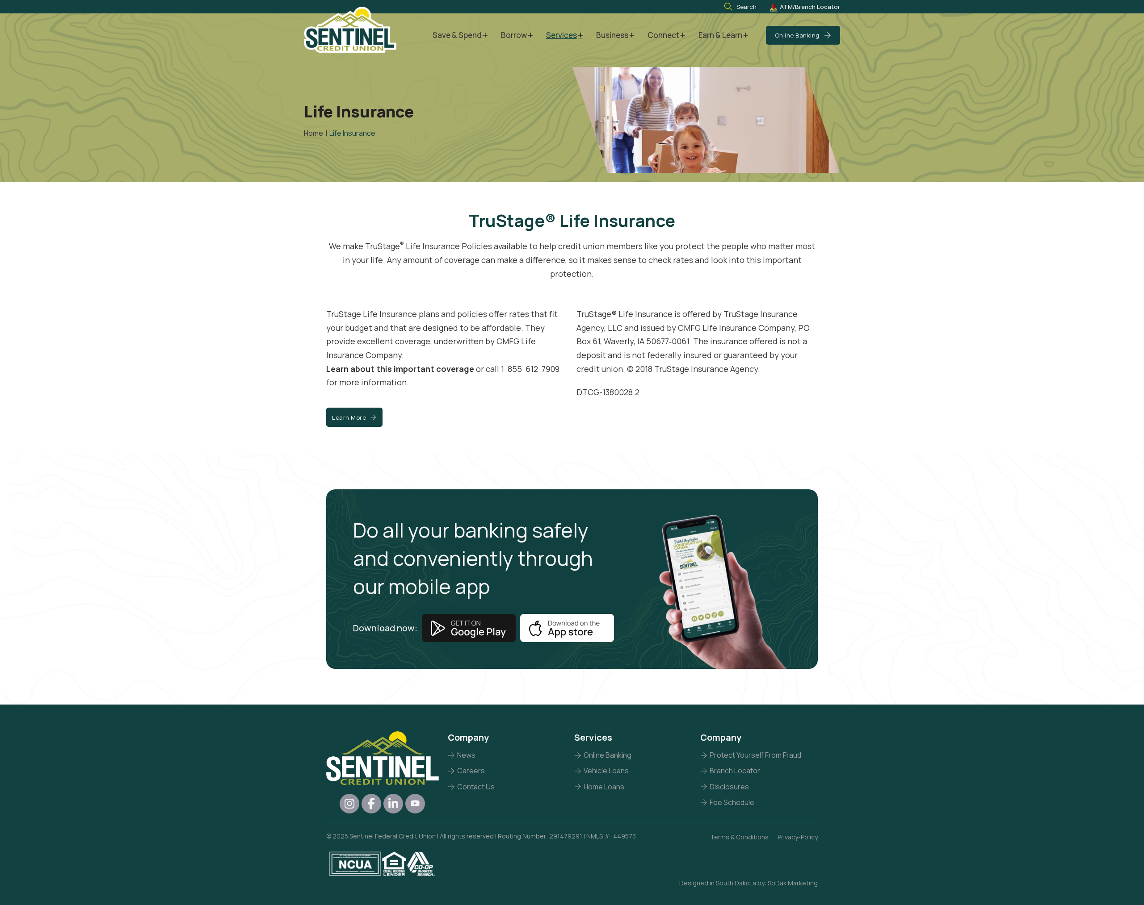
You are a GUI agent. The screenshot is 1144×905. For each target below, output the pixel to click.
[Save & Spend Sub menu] (485, 35)
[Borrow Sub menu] (530, 35)
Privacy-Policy (798, 837)
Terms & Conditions (739, 837)
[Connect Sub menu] (682, 35)
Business (612, 35)
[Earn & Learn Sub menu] (745, 35)
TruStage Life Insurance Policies (428, 246)
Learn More (349, 417)
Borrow (514, 35)
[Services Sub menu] (580, 35)
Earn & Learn (720, 35)
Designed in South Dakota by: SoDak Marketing (748, 883)
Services (561, 35)
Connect (663, 35)
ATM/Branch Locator (810, 7)
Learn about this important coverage (400, 368)
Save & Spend (457, 35)
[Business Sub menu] (631, 35)
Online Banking (797, 35)
